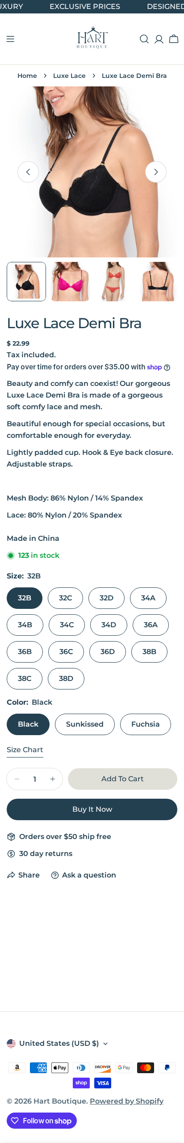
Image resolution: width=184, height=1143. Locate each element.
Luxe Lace (69, 76)
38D (66, 678)
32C (65, 598)
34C (67, 625)
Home (27, 76)
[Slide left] (28, 172)
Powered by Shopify (126, 1101)
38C (24, 678)
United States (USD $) (59, 1043)
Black (28, 724)
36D (107, 651)
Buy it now (92, 809)
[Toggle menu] (10, 39)
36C (66, 651)
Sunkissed (85, 724)
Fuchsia (145, 724)
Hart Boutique (59, 1101)
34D (108, 625)
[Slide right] (156, 172)
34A (148, 598)
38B (149, 651)
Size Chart (25, 749)
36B (25, 651)
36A (151, 625)
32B (24, 598)
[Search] (144, 39)
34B (25, 625)
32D (106, 598)
